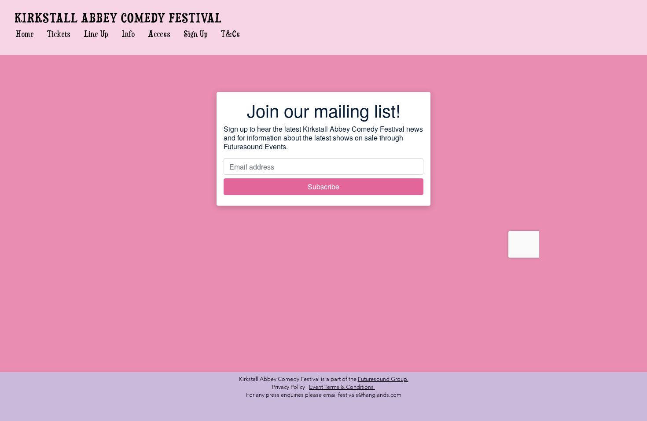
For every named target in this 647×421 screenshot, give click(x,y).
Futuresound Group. (383, 379)
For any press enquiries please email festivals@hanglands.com (323, 394)
